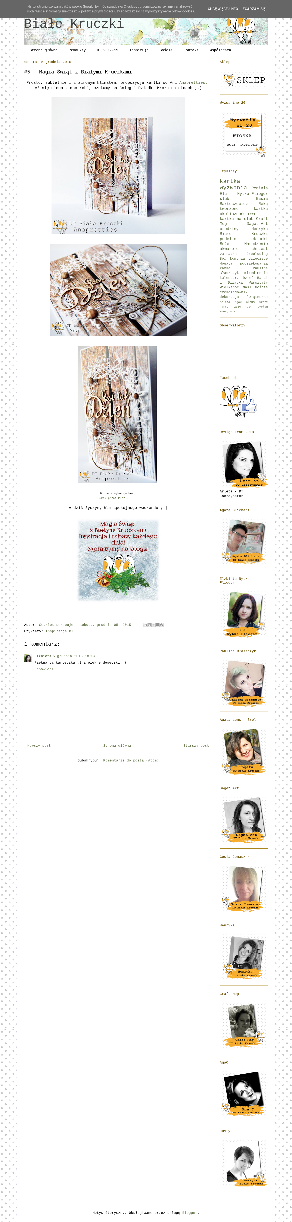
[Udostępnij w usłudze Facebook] (157, 625)
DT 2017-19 (107, 50)
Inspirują (139, 50)
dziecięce (258, 259)
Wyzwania (233, 188)
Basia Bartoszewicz (244, 201)
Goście (166, 50)
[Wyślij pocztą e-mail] (145, 625)
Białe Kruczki (74, 24)
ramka (225, 268)
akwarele (229, 249)
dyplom (263, 306)
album (250, 302)
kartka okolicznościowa (244, 211)
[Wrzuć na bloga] (149, 625)
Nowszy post (39, 746)
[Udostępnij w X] (153, 625)
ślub (224, 198)
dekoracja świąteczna (244, 297)
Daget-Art (257, 223)
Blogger (189, 1213)
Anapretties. (194, 83)
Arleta (225, 302)
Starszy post (196, 746)
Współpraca (220, 50)
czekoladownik (234, 292)
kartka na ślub (236, 219)
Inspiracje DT (59, 631)
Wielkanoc (229, 287)
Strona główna (44, 50)
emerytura (227, 311)
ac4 (249, 306)
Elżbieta (43, 656)
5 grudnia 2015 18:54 (74, 656)
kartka (230, 181)
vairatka (228, 254)
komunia (237, 259)
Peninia (259, 188)
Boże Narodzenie (244, 244)
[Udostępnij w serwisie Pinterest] (161, 625)
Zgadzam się (253, 9)
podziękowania (254, 264)
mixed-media (256, 273)
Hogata (226, 264)
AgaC (238, 302)
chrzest (259, 249)
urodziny (229, 229)
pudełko (228, 239)
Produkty (77, 50)
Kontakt (191, 50)
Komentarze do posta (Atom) (131, 761)
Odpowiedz (44, 669)
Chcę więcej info (223, 9)
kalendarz (229, 278)
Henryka (259, 229)
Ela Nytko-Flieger (244, 193)
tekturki (258, 239)
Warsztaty (258, 283)
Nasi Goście (255, 287)
